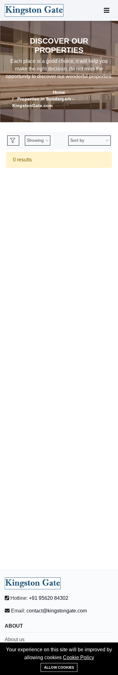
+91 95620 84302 (48, 598)
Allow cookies (59, 667)
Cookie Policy (78, 657)
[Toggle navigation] (106, 10)
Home (59, 92)
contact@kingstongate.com (56, 610)
